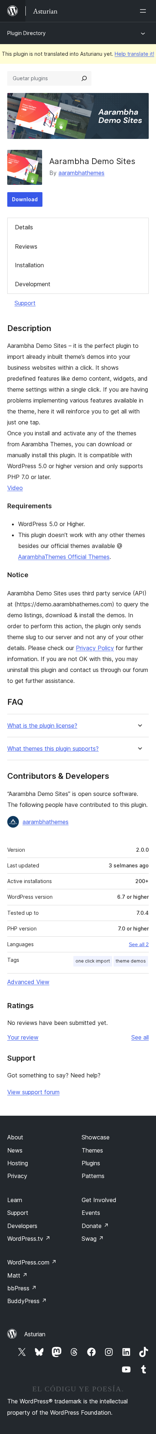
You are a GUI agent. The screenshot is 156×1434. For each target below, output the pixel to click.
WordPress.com (32, 1262)
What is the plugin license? (42, 725)
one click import (92, 961)
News (14, 1150)
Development (32, 284)
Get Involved (99, 1200)
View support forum (33, 1092)
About (15, 1137)
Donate (95, 1225)
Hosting (17, 1163)
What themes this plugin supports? (53, 748)
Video (15, 487)
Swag (93, 1238)
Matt (17, 1275)
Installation (29, 265)
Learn (14, 1200)
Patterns (93, 1176)
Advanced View (28, 982)
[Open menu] (144, 11)
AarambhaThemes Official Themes (64, 556)
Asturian (34, 1334)
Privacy (17, 1176)
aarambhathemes (81, 172)
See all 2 (139, 944)
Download (25, 199)
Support (25, 303)
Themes (92, 1150)
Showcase (96, 1137)
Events (91, 1212)
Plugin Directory (26, 33)
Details (24, 227)
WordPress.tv (28, 1238)
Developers (22, 1225)
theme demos (131, 961)
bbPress (22, 1288)
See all (140, 1037)
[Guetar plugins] (84, 78)
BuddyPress (27, 1301)
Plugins (91, 1163)
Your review (22, 1037)
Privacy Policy (95, 648)
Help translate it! (134, 54)
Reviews (26, 246)
